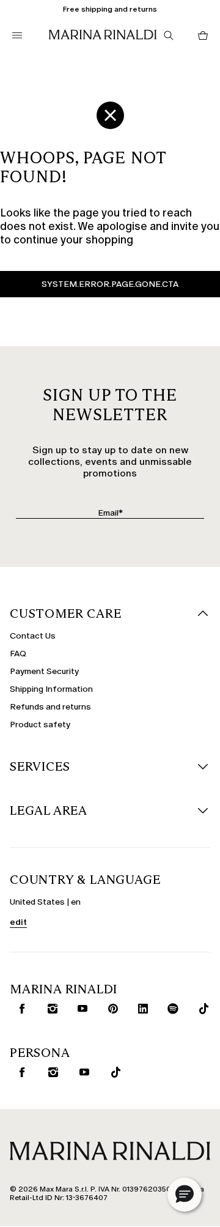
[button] (184, 1194)
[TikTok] (200, 1008)
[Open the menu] (17, 35)
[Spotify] (170, 1008)
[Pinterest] (110, 1008)
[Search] (168, 35)
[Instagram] (49, 1008)
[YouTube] (79, 1008)
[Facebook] (19, 1008)
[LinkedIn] (140, 1008)
